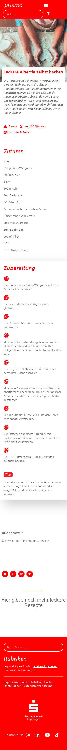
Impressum (11, 682)
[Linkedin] (37, 734)
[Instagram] (27, 734)
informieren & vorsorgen (20, 670)
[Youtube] (47, 734)
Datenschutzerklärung (37, 685)
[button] (46, 5)
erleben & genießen (45, 666)
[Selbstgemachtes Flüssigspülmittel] (33, 636)
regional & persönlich (17, 666)
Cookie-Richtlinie (31, 682)
